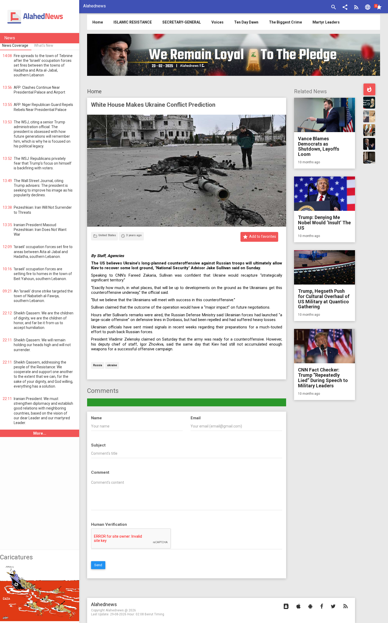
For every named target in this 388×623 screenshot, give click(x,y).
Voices (217, 22)
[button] (345, 8)
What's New (43, 45)
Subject (98, 445)
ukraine (112, 365)
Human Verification (109, 524)
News (9, 37)
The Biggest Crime (285, 22)
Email (196, 418)
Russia (97, 365)
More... (39, 433)
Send (98, 565)
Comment (100, 472)
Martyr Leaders (326, 22)
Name (96, 418)
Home (94, 91)
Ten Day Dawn (246, 22)
